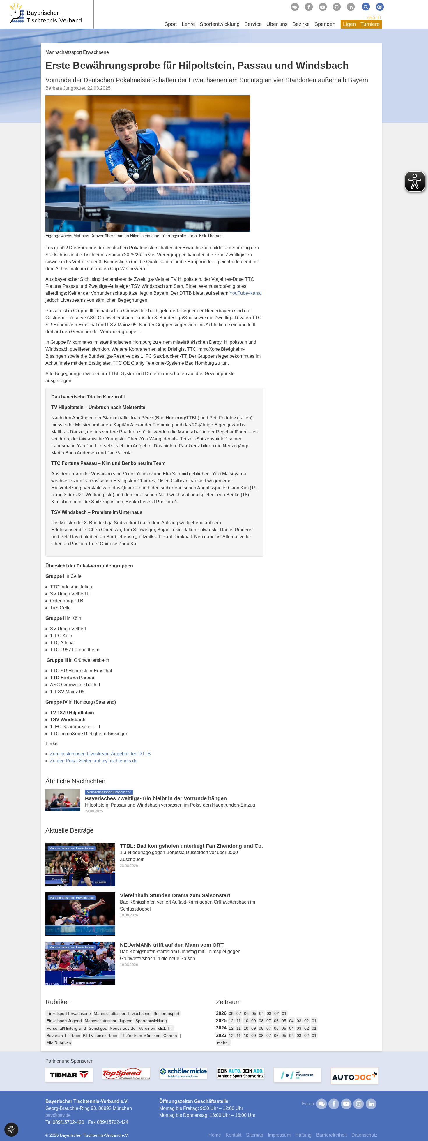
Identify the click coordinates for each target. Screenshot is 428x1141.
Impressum (279, 1135)
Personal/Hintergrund (66, 1028)
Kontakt (233, 1135)
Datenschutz (364, 1135)
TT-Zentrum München (140, 1035)
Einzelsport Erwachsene (69, 1013)
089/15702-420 (68, 1122)
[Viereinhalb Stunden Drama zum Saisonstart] (80, 913)
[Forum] (295, 7)
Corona (170, 1035)
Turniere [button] (370, 24)
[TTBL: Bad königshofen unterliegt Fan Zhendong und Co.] (80, 864)
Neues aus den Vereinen (132, 1028)
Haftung (303, 1135)
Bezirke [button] (301, 24)
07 (238, 1013)
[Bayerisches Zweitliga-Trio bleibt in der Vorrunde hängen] (62, 799)
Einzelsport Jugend (64, 1020)
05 (254, 1013)
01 (284, 1013)
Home (214, 1135)
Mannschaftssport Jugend (108, 1020)
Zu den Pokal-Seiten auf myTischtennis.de (93, 760)
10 (246, 1020)
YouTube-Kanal (245, 293)
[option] (69, 1078)
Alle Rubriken (59, 1043)
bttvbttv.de (58, 1115)
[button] (11, 1129)
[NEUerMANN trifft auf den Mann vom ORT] (80, 963)
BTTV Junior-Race (100, 1035)
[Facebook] (309, 7)
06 (246, 1013)
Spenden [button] (324, 24)
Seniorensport (166, 1013)
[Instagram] (337, 7)
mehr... (223, 1043)
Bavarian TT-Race (63, 1035)
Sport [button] (171, 24)
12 (231, 1020)
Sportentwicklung (151, 1020)
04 (261, 1013)
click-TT (374, 17)
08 (231, 1013)
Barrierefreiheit (331, 1135)
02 (276, 1013)
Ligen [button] (349, 24)
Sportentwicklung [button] (220, 24)
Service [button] (253, 24)
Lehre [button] (188, 24)
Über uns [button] (277, 24)
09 (253, 1020)
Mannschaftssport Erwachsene (122, 1013)
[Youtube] (323, 7)
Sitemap (254, 1135)
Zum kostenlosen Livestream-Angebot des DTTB (100, 753)
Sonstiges (98, 1028)
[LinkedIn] (351, 7)
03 (269, 1013)
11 (238, 1020)
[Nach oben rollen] (416, 1125)
